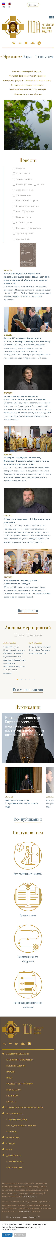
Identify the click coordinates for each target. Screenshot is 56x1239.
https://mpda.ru (26, 1211)
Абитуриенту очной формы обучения (24, 1108)
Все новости (28, 610)
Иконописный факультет (13, 80)
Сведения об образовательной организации (27, 89)
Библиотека (12, 1096)
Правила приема (28, 915)
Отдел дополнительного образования (27, 85)
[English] (9, 3)
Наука (27, 57)
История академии (15, 1066)
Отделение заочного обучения (38, 80)
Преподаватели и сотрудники (21, 1126)
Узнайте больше (29, 1196)
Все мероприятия (28, 689)
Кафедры (10, 1144)
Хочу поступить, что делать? (28, 873)
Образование (11, 57)
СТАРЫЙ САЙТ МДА (15, 1162)
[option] (15, 658)
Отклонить (19, 1235)
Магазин (10, 1072)
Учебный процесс (15, 1114)
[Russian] (3, 3)
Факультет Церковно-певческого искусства (27, 76)
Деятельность (44, 57)
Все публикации (28, 819)
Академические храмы (17, 1054)
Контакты (11, 1102)
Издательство (13, 1090)
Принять (7, 1235)
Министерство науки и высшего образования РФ (23, 1217)
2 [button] (28, 759)
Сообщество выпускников (19, 1084)
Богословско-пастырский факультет (27, 71)
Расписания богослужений (19, 1060)
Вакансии (11, 1132)
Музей (9, 1078)
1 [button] (18, 680)
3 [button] (31, 759)
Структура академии (16, 1120)
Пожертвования (14, 1168)
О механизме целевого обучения (28, 94)
